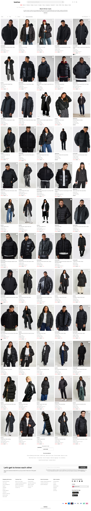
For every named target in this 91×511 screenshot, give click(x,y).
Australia (55, 487)
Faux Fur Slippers (46, 457)
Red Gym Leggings (54, 457)
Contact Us (17, 487)
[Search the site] (62, 2)
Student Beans (6, 490)
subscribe (83, 467)
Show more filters (29, 16)
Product (29, 487)
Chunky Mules (39, 457)
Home (17, 7)
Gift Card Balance (6, 484)
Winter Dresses (57, 455)
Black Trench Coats (49, 455)
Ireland (54, 484)
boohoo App (5, 495)
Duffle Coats (42, 455)
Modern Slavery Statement (46, 481)
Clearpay (4, 487)
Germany (55, 490)
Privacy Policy (30, 481)
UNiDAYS (4, 492)
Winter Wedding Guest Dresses (33, 455)
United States (56, 481)
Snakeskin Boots (52, 460)
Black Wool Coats (32, 457)
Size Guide (5, 496)
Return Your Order (19, 481)
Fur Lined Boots (62, 457)
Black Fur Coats (64, 455)
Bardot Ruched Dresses (43, 460)
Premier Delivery (6, 481)
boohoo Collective (6, 493)
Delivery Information (19, 484)
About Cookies (31, 484)
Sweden (54, 489)
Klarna (4, 489)
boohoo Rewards (44, 484)
